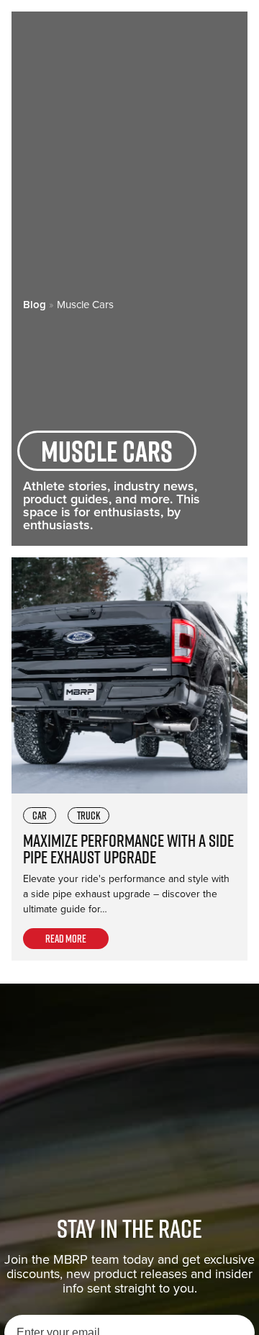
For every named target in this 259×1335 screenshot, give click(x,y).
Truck (88, 815)
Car (39, 815)
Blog (34, 305)
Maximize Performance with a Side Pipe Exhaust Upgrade (128, 849)
